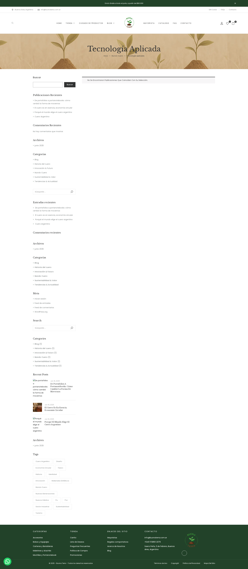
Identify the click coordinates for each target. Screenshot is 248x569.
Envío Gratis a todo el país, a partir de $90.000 (124, 3)
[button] (7, 561)
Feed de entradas (43, 303)
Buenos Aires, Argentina (24, 10)
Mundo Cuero (117, 56)
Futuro (60, 468)
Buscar (37, 77)
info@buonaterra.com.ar (50, 10)
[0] (227, 24)
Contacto (232, 10)
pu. (57, 500)
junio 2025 (39, 145)
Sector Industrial (42, 506)
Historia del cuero (42, 164)
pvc (66, 500)
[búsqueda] (72, 192)
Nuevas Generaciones (45, 493)
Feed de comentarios (44, 307)
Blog (36, 159)
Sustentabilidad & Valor (45, 177)
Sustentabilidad (62, 506)
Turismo (39, 513)
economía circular (43, 468)
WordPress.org (41, 312)
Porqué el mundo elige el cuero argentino (53, 112)
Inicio (106, 56)
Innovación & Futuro (44, 168)
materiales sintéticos (60, 481)
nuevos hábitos (42, 500)
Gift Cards (213, 10)
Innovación (40, 481)
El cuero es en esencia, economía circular (53, 108)
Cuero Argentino (42, 116)
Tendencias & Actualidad (46, 181)
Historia (39, 474)
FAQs (223, 10)
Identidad (53, 474)
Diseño (59, 461)
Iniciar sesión (40, 298)
